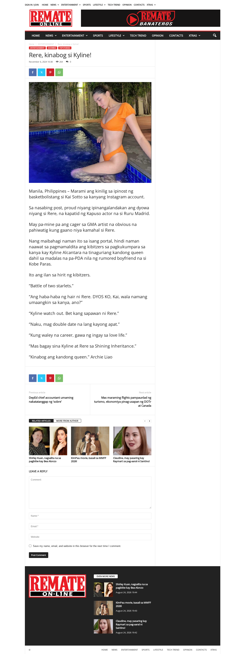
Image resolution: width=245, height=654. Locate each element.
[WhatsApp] (59, 72)
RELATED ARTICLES (41, 420)
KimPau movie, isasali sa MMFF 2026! (88, 459)
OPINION (126, 4)
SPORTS (87, 4)
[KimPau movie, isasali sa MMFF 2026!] (90, 441)
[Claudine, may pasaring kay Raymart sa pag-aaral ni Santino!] (132, 441)
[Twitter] (41, 72)
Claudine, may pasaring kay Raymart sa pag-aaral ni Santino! (131, 459)
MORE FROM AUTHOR (67, 420)
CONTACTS (139, 4)
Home (31, 44)
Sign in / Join (32, 4)
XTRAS (150, 4)
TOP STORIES (65, 48)
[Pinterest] (50, 72)
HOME (45, 4)
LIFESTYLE (98, 4)
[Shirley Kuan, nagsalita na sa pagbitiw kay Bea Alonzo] (48, 441)
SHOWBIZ (52, 48)
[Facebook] (33, 72)
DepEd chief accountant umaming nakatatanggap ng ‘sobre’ (51, 399)
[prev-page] (145, 421)
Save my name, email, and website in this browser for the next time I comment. (77, 546)
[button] (214, 35)
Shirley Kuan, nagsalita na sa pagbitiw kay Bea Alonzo (45, 459)
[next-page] (149, 421)
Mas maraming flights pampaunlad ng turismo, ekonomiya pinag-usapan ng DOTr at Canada (122, 401)
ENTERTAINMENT (69, 4)
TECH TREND (114, 4)
